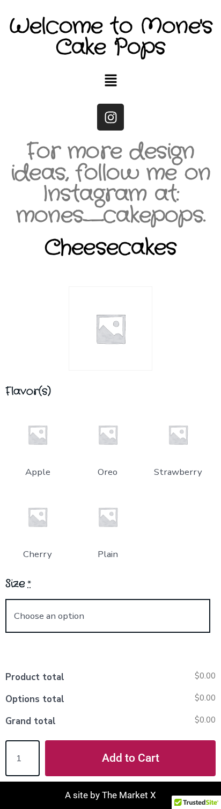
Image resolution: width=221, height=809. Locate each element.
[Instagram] (110, 117)
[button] (110, 81)
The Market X (129, 795)
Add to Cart (130, 758)
